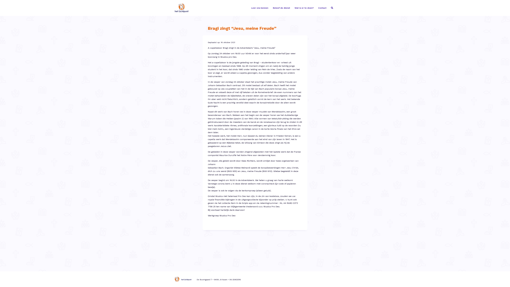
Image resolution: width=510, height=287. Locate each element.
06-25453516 (235, 279)
